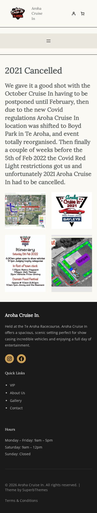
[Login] (73, 13)
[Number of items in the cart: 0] (82, 13)
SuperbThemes (35, 489)
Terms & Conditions (21, 500)
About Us (17, 392)
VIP (12, 385)
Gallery (16, 400)
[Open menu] (48, 41)
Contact (16, 408)
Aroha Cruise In (37, 13)
